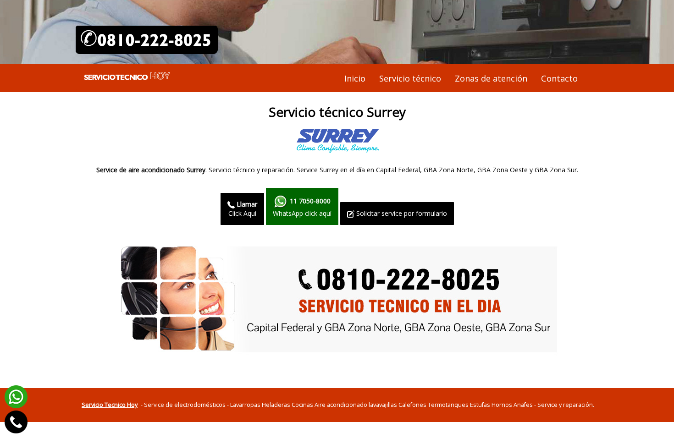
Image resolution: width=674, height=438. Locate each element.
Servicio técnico (410, 78)
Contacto (559, 78)
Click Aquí (242, 209)
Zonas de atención (491, 78)
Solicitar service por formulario (400, 213)
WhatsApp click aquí (302, 207)
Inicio (354, 78)
